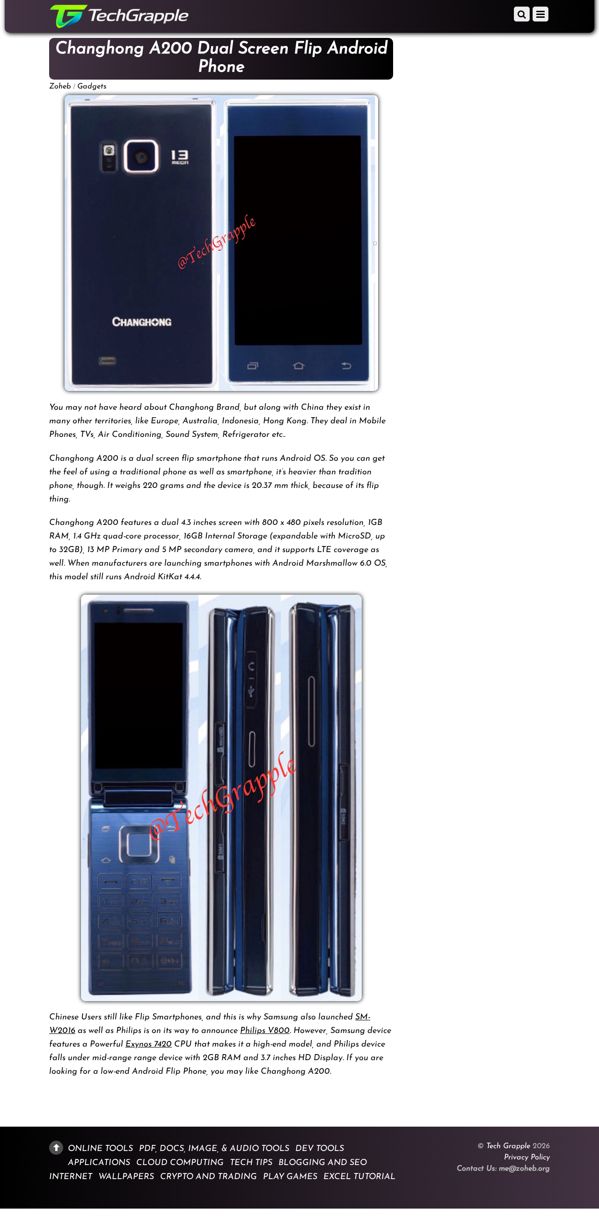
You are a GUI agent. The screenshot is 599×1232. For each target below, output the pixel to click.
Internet (70, 1177)
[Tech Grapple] (119, 25)
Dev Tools (319, 1148)
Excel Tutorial (359, 1177)
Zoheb (60, 86)
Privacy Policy (527, 1157)
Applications (99, 1163)
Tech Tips (251, 1163)
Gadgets (92, 86)
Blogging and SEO (322, 1163)
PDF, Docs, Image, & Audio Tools (214, 1148)
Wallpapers (126, 1177)
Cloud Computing (180, 1163)
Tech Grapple (508, 1146)
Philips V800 (265, 1031)
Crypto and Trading (208, 1177)
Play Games (290, 1177)
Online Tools (100, 1148)
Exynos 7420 (148, 1044)
